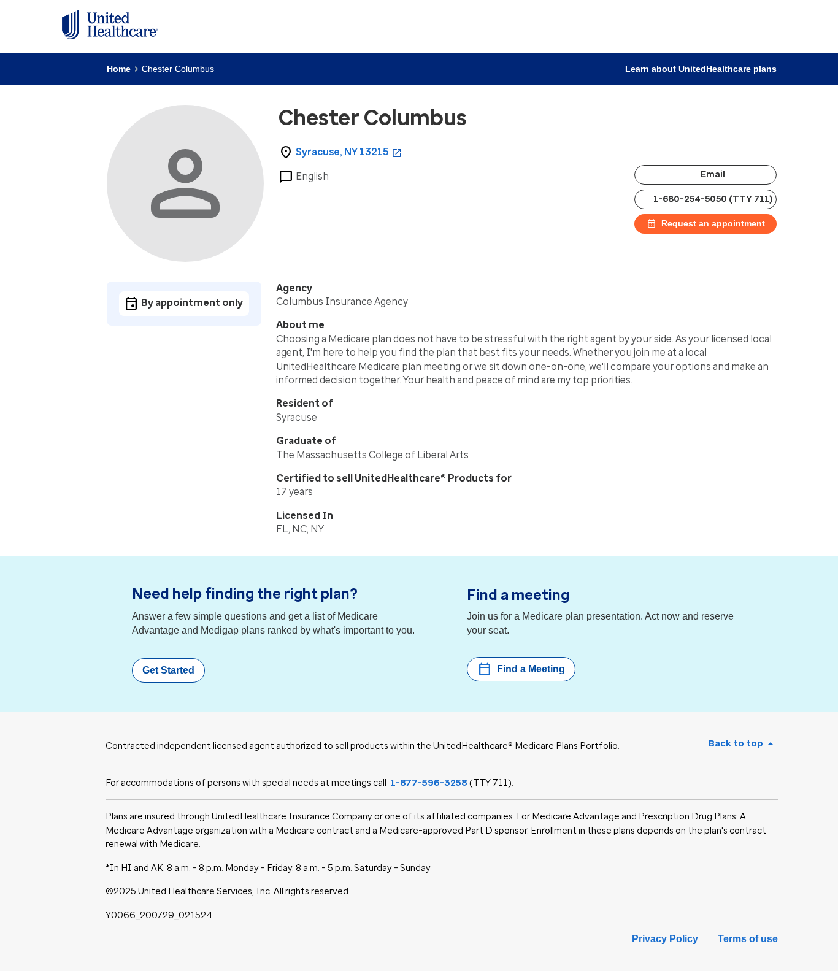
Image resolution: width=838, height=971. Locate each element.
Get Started (168, 670)
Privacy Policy (665, 939)
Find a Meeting (521, 669)
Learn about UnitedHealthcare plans (701, 69)
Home (119, 69)
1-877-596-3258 (428, 782)
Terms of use (748, 939)
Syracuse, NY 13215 (342, 152)
